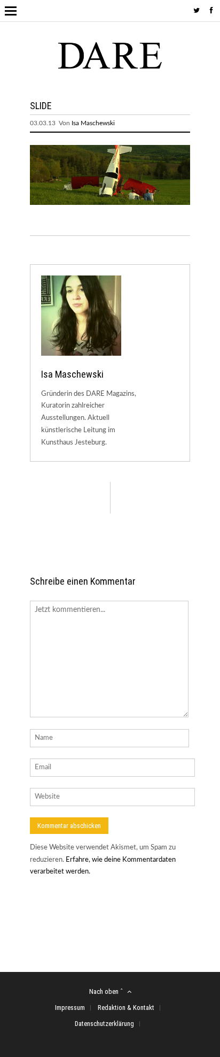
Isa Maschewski (93, 123)
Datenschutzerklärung (104, 1024)
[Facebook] (211, 10)
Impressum (70, 1008)
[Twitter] (196, 10)
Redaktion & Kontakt (126, 1008)
